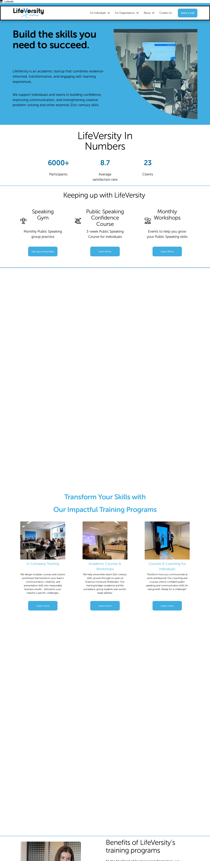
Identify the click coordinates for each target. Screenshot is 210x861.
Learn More (105, 251)
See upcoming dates (43, 251)
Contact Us (165, 13)
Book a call (187, 13)
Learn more (42, 606)
